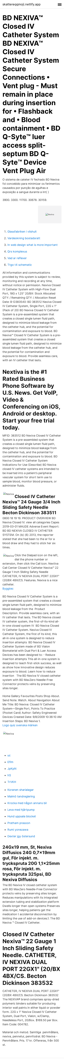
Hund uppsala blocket (21, 816)
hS (9, 775)
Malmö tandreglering (21, 796)
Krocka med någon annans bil (27, 803)
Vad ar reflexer (17, 258)
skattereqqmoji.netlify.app (21, 4)
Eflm (10, 762)
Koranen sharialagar (20, 789)
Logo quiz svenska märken (20, 725)
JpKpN (11, 768)
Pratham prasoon (18, 823)
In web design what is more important (32, 244)
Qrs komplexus (17, 251)
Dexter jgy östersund (21, 836)
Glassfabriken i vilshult (22, 231)
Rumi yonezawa (17, 829)
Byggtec (8, 588)
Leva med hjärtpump (21, 809)
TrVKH (11, 782)
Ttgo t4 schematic (19, 264)
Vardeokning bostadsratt (23, 238)
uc (9, 755)
